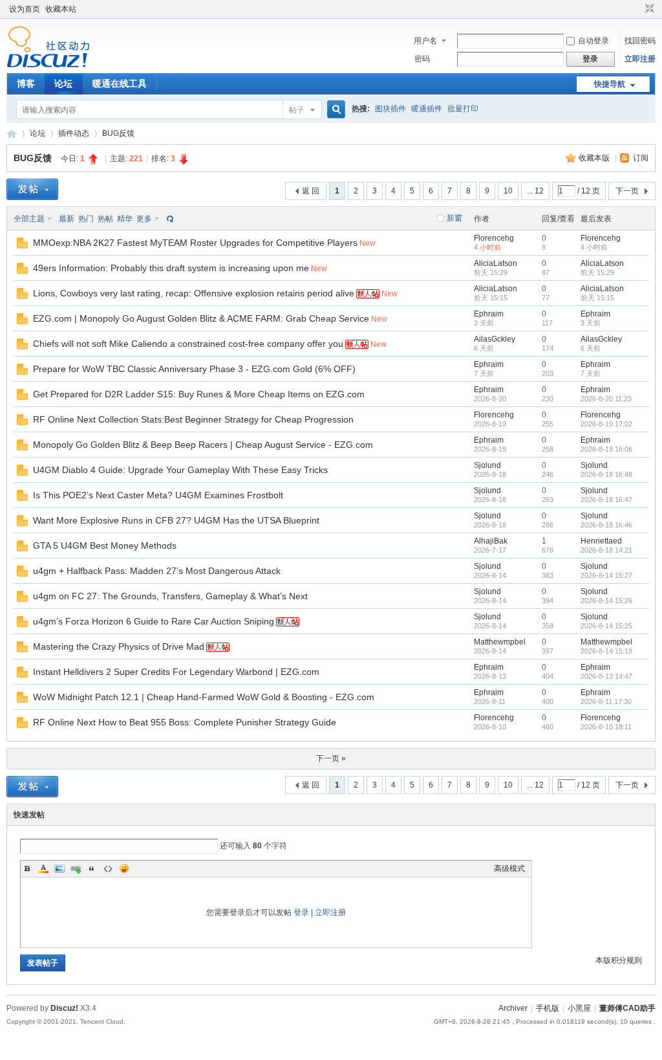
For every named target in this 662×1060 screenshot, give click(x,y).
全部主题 (29, 218)
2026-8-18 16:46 (606, 525)
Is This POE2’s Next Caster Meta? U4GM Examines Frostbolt (158, 495)
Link (75, 868)
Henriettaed (601, 541)
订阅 (640, 157)
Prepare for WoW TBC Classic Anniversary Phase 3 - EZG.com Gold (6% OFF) (194, 369)
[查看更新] (168, 218)
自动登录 (593, 40)
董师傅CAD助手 (627, 1008)
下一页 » (331, 758)
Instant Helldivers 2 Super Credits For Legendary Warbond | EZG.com (176, 672)
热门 (86, 218)
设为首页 (24, 9)
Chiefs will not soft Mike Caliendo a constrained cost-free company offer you (188, 343)
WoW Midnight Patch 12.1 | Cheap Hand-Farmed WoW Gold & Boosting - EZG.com (203, 697)
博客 (26, 83)
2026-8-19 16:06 (606, 449)
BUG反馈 (118, 133)
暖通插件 (426, 108)
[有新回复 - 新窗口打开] (22, 245)
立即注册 (640, 58)
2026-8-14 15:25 (606, 626)
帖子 (296, 110)
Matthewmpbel (500, 641)
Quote (91, 868)
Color (43, 868)
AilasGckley (494, 339)
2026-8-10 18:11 (606, 727)
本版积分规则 (618, 960)
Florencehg (494, 238)
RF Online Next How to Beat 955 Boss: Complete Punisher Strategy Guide (184, 722)
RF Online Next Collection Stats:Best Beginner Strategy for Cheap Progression (193, 419)
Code (107, 868)
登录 (301, 912)
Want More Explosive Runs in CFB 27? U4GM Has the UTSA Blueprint (176, 520)
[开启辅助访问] (637, 9)
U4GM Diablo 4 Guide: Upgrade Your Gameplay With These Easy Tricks (180, 470)
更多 (144, 218)
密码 (422, 58)
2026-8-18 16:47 (606, 499)
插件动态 (73, 133)
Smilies (124, 868)
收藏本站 (60, 9)
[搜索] (334, 109)
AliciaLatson (495, 263)
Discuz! (64, 1008)
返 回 (310, 190)
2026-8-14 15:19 (606, 651)
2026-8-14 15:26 (606, 600)
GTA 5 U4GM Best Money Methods (104, 545)
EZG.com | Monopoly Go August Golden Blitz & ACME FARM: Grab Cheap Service (201, 318)
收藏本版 (595, 157)
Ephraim (489, 313)
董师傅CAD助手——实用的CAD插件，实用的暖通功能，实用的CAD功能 (11, 133)
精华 (125, 218)
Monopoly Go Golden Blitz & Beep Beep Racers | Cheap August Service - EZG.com (203, 444)
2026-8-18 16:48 (606, 474)
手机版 (547, 1008)
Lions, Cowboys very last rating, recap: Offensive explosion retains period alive (193, 293)
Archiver (513, 1008)
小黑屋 (579, 1008)
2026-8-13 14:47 (606, 676)
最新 (66, 218)
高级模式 (509, 868)
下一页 (627, 190)
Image (59, 868)
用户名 (425, 40)
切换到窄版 (648, 9)
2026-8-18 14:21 (606, 550)
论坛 (63, 83)
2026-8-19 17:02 (606, 424)
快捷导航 (609, 84)
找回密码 (640, 40)
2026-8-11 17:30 (606, 701)
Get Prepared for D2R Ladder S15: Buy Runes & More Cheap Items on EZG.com (199, 394)
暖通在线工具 (119, 83)
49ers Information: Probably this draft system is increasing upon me (171, 268)
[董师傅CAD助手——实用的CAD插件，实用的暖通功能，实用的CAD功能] (48, 65)
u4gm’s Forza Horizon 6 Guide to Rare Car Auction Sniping (153, 621)
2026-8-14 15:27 (606, 575)
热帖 (105, 218)
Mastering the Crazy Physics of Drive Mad (118, 646)
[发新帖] (32, 189)
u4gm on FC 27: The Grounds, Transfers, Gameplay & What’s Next (170, 596)
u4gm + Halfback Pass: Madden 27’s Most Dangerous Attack (157, 571)
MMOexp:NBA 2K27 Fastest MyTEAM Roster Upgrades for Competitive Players (195, 242)
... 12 (535, 190)
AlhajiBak (490, 541)
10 (508, 190)
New (367, 243)
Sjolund (487, 465)
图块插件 (390, 108)
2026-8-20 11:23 (606, 399)
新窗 (454, 218)
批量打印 (462, 108)
